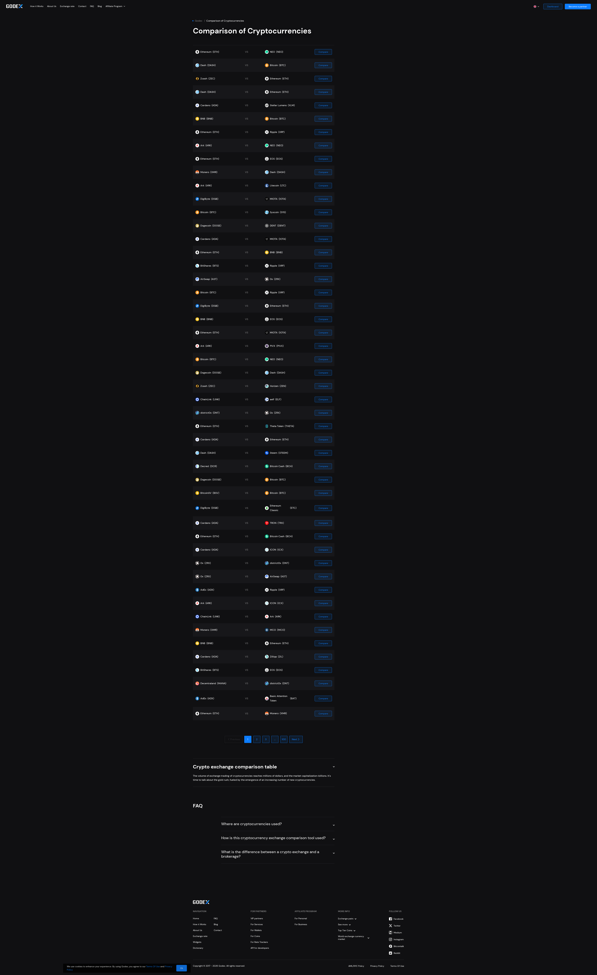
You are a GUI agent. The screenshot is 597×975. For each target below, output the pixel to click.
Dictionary (198, 948)
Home (196, 918)
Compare (323, 52)
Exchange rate (67, 6)
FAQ (92, 6)
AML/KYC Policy (356, 966)
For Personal (301, 918)
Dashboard (552, 6)
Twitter (397, 926)
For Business (301, 924)
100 (284, 739)
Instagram (399, 939)
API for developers (260, 948)
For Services (257, 924)
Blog (100, 6)
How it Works (36, 6)
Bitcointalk (399, 946)
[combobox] (115, 6)
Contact (82, 6)
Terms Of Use (397, 966)
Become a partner (578, 6)
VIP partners (257, 918)
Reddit (397, 953)
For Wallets (256, 930)
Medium (398, 932)
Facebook (398, 919)
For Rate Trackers (259, 942)
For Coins (255, 936)
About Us (51, 6)
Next (294, 739)
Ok (181, 968)
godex (198, 20)
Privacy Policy (377, 966)
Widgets (197, 942)
